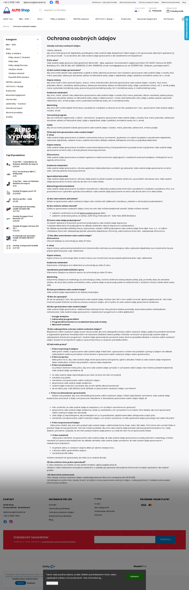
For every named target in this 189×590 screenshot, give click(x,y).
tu (100, 578)
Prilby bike (13, 61)
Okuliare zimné (15, 69)
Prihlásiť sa (165, 539)
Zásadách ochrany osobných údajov (25, 579)
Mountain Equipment (15, 95)
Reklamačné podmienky (170, 2)
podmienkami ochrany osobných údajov (59, 542)
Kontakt (52, 505)
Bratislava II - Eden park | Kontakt (104, 2)
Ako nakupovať (101, 507)
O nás (97, 504)
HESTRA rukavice (13, 82)
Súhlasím (134, 576)
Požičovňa (11, 91)
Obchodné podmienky (127, 2)
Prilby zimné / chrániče (19, 57)
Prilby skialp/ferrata (18, 65)
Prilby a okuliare (13, 53)
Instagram (57, 2)
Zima (8, 49)
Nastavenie (52, 583)
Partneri (98, 515)
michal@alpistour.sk (118, 65)
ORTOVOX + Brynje (14, 86)
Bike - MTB (11, 44)
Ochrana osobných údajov (149, 2)
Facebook (51, 2)
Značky (9, 117)
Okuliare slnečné (16, 73)
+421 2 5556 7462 (11, 516)
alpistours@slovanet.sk (90, 213)
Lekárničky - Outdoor (16, 104)
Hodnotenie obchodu (104, 511)
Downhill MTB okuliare (18, 77)
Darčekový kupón (14, 108)
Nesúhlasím (31, 583)
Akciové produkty (14, 112)
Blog (184, 2)
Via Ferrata (11, 99)
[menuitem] (9, 19)
